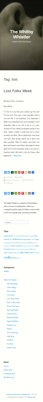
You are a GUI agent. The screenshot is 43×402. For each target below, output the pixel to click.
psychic (27, 249)
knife (7, 246)
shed (18, 252)
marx (33, 246)
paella (15, 249)
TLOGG (10, 344)
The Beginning (12, 283)
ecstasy (32, 239)
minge (37, 246)
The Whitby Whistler (21, 34)
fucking (5, 243)
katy (5, 246)
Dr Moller (9, 177)
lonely (25, 246)
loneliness (19, 246)
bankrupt (23, 236)
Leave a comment (12, 180)
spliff (31, 252)
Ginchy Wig (11, 347)
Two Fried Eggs (12, 332)
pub (31, 249)
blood (11, 239)
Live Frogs (11, 295)
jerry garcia (35, 243)
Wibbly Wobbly (12, 317)
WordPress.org (9, 377)
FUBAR (10, 340)
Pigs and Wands (12, 310)
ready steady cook (10, 252)
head (21, 243)
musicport (7, 249)
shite (22, 252)
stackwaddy (36, 252)
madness (29, 246)
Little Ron (10, 336)
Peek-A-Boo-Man (13, 302)
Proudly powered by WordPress (18, 394)
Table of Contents (10, 280)
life (10, 246)
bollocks (16, 239)
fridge (37, 239)
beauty (31, 236)
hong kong (25, 243)
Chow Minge (11, 287)
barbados (27, 236)
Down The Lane (13, 306)
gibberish (17, 243)
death (28, 239)
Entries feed (8, 370)
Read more (17, 155)
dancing (23, 239)
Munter (9, 329)
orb (12, 249)
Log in (6, 366)
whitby (14, 258)
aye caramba (17, 236)
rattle (34, 249)
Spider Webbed (12, 321)
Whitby (20, 177)
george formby (11, 243)
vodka (8, 257)
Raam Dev (32, 397)
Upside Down (12, 313)
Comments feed (9, 373)
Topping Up (11, 325)
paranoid (20, 249)
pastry (23, 249)
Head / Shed (11, 291)
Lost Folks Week (18, 91)
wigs (19, 258)
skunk (26, 252)
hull (30, 242)
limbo (13, 246)
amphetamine (8, 236)
